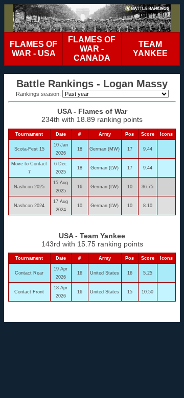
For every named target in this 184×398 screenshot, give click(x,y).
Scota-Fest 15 (29, 149)
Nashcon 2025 (29, 186)
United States (104, 273)
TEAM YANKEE (150, 49)
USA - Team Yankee (92, 236)
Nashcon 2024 (29, 205)
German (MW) (104, 149)
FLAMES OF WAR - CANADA (92, 48)
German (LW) (104, 167)
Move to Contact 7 (29, 168)
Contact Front (29, 291)
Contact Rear (29, 273)
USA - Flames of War (92, 111)
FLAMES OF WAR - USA (33, 49)
